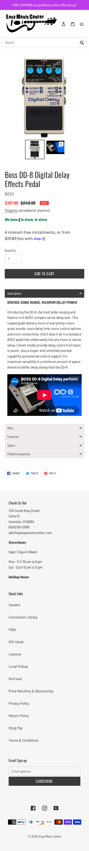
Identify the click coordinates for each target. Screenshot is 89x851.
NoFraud (15, 678)
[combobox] (44, 42)
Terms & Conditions (23, 740)
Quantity (10, 250)
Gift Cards (16, 641)
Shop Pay (15, 727)
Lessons (15, 654)
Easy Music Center (50, 836)
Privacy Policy (19, 703)
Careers (14, 604)
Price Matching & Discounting (31, 691)
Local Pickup (18, 666)
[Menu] (81, 24)
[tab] (44, 293)
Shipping (11, 210)
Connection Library (23, 617)
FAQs (12, 629)
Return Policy (19, 715)
